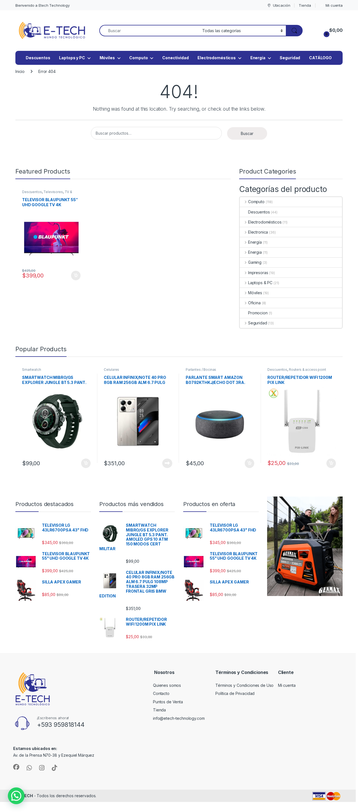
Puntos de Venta (168, 701)
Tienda (305, 5)
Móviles (107, 57)
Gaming (255, 262)
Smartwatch (31, 369)
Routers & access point (307, 369)
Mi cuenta (334, 5)
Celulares (111, 369)
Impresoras (258, 272)
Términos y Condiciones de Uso (244, 685)
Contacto (161, 693)
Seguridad (290, 57)
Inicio (20, 71)
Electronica (258, 232)
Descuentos (38, 57)
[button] (16, 795)
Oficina (254, 302)
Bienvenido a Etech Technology (42, 5)
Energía (257, 57)
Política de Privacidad (235, 693)
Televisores (53, 192)
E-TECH (25, 795)
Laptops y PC (72, 57)
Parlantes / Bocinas (201, 369)
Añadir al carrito (75, 275)
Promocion (258, 312)
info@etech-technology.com (179, 718)
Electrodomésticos (216, 57)
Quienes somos (167, 685)
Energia (255, 252)
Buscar (247, 133)
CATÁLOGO (320, 57)
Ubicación (281, 5)
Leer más (167, 463)
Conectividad (175, 57)
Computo (138, 57)
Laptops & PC (260, 282)
